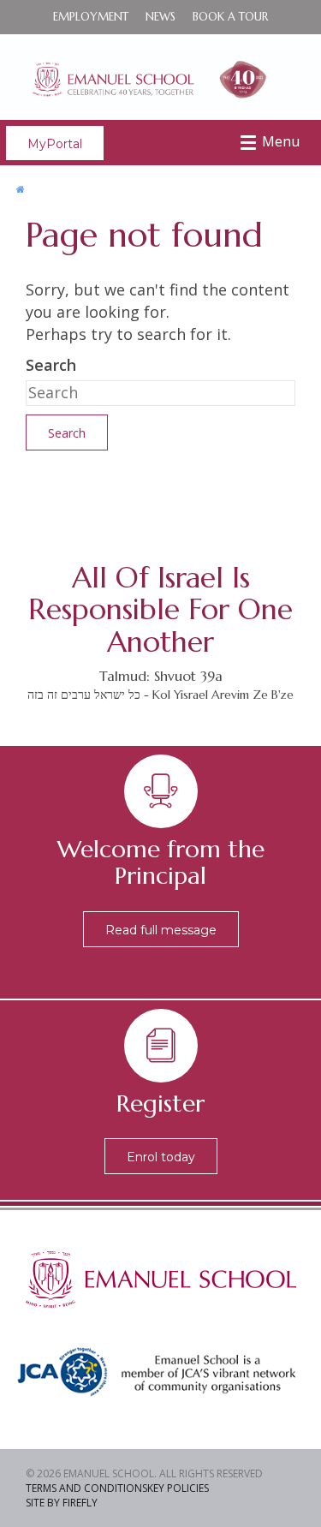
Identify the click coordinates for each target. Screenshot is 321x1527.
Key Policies (178, 1488)
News (160, 16)
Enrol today (161, 1157)
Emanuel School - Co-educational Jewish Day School (160, 77)
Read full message (161, 930)
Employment (90, 16)
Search (51, 365)
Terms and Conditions (86, 1488)
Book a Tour (230, 16)
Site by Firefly (62, 1502)
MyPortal (54, 144)
